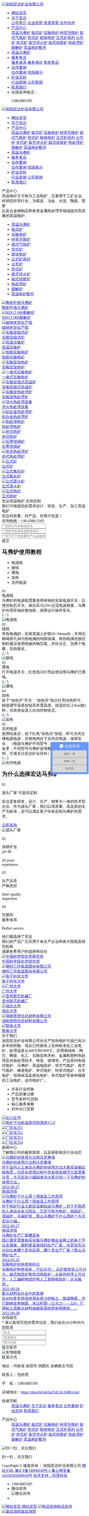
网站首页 (19, 13)
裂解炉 (17, 48)
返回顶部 (28, 1511)
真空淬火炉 (37, 43)
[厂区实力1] (44, 1127)
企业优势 (35, 23)
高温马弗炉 (20, 33)
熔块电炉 (47, 38)
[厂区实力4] (44, 1142)
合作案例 (19, 67)
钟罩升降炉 (69, 33)
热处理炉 (76, 43)
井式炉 (22, 43)
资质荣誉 (51, 23)
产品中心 (19, 28)
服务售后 (19, 58)
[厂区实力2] (44, 1132)
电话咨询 (64, 1506)
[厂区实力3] (44, 1137)
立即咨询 (9, 825)
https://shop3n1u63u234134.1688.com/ (50, 1392)
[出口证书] (44, 1117)
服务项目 (35, 62)
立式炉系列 (65, 38)
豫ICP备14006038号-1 (33, 1471)
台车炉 (17, 264)
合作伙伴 (67, 23)
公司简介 (19, 23)
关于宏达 (19, 18)
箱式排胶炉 (57, 43)
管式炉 (33, 38)
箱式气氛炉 (20, 244)
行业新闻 (19, 82)
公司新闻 (35, 82)
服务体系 (19, 62)
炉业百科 (19, 77)
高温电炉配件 (35, 48)
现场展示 (35, 72)
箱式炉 (37, 33)
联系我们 (19, 87)
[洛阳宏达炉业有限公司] (23, 4)
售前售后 (51, 62)
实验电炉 (51, 33)
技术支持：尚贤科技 (50, 1475)
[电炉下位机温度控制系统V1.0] (44, 1122)
